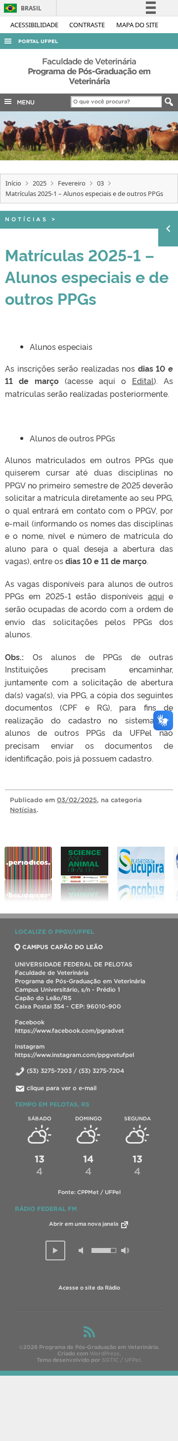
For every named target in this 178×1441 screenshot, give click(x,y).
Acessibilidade (35, 24)
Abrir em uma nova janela (84, 1224)
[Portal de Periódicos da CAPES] (28, 874)
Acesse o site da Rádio (89, 1288)
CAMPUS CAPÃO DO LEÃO (62, 947)
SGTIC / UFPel (121, 1360)
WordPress (104, 1353)
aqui (156, 595)
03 (100, 183)
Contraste (87, 24)
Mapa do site (137, 24)
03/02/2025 (77, 800)
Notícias (26, 219)
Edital (143, 380)
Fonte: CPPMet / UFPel (89, 1192)
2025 (39, 183)
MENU (24, 102)
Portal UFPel (38, 41)
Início (13, 183)
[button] (55, 1250)
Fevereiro (72, 183)
